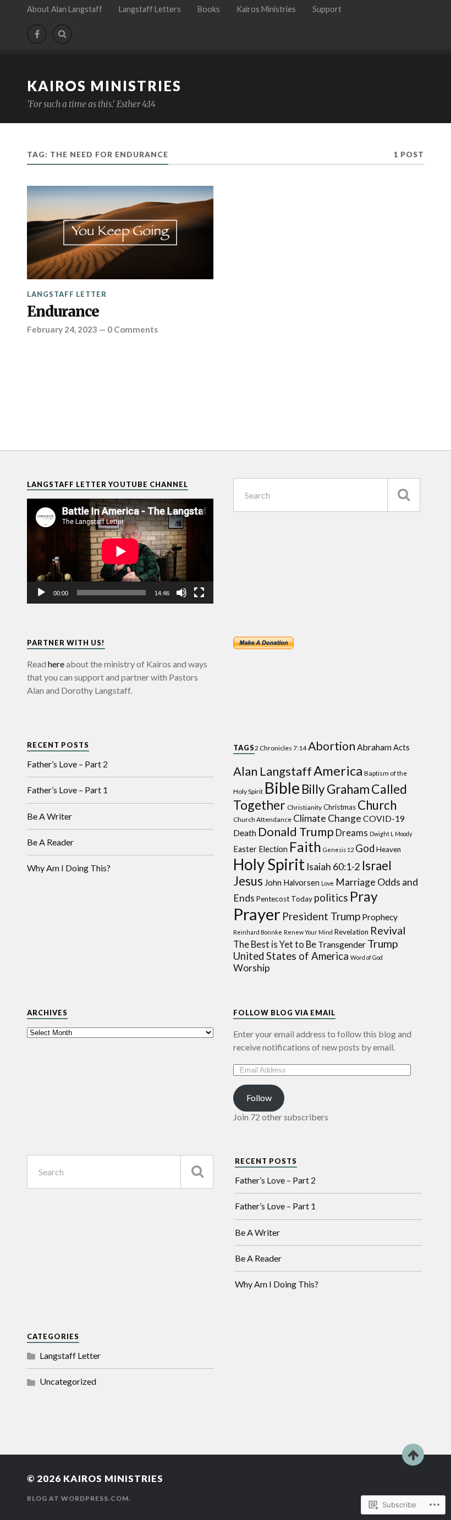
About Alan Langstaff (64, 9)
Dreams (352, 832)
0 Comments (132, 329)
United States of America (291, 956)
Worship (251, 968)
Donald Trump (296, 831)
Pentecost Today (284, 898)
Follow (259, 1097)
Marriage (356, 882)
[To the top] (413, 1455)
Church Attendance (262, 819)
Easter (245, 849)
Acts (401, 747)
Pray (364, 896)
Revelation (351, 931)
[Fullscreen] (199, 592)
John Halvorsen (292, 882)
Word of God (366, 957)
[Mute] (181, 592)
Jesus (248, 881)
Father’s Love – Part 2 (67, 764)
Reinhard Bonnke (257, 932)
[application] (120, 551)
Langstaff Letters (150, 9)
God (365, 848)
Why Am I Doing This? (69, 868)
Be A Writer (49, 816)
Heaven (388, 849)
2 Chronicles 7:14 (280, 748)
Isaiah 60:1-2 (333, 866)
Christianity (304, 807)
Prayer (256, 914)
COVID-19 (384, 818)
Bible (282, 787)
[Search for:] (326, 495)
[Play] (41, 592)
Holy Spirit (269, 864)
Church (377, 805)
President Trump (321, 916)
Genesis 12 (338, 849)
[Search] (62, 34)
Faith (305, 847)
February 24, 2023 (62, 329)
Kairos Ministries (266, 9)
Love (327, 883)
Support (327, 9)
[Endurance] (120, 232)
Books (208, 9)
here (56, 664)
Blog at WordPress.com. (79, 1498)
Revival (387, 930)
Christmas (339, 807)
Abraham (374, 747)
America (338, 770)
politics (331, 898)
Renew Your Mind (308, 932)
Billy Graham (335, 789)
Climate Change (327, 818)
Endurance (63, 311)
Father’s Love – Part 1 (67, 789)
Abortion (331, 746)
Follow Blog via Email (284, 1012)
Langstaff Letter (67, 294)
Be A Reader (50, 842)
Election (273, 849)
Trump (382, 943)
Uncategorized (68, 1381)
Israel (377, 865)
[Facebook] (37, 34)
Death (244, 833)
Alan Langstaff (272, 771)
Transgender (342, 944)
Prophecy (380, 917)
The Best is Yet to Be (274, 944)
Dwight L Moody (391, 833)
